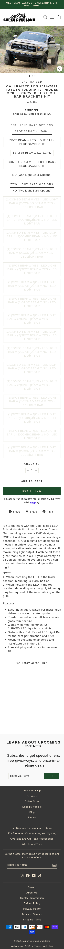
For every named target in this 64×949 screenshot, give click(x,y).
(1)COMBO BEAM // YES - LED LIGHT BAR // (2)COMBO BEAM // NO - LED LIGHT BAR (32, 236)
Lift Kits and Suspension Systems (32, 828)
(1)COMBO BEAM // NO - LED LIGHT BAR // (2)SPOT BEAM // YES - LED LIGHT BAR (32, 385)
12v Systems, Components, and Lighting (32, 833)
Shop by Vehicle (32, 806)
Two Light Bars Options (32, 184)
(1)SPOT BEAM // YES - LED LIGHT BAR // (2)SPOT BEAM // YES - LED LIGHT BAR (32, 269)
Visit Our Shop (32, 790)
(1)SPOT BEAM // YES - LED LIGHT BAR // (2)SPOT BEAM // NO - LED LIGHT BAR (32, 302)
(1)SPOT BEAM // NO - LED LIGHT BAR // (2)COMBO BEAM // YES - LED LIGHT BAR (32, 451)
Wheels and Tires (32, 844)
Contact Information (32, 898)
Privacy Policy (32, 908)
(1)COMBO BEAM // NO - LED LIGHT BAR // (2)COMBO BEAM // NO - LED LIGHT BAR (32, 220)
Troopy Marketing (43, 946)
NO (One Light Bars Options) (32, 174)
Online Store (32, 801)
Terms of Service (32, 914)
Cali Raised (32, 82)
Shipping (18, 113)
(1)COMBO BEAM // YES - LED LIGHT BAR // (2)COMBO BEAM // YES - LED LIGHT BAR (32, 203)
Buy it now (32, 491)
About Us (32, 892)
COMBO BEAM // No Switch (32, 153)
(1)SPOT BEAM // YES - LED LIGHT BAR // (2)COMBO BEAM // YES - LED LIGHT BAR (32, 401)
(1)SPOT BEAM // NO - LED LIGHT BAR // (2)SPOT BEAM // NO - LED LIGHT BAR (32, 286)
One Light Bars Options (32, 125)
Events (32, 817)
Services (32, 796)
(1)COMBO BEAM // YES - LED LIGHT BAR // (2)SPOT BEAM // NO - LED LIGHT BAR (32, 368)
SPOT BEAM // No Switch (32, 131)
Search (32, 887)
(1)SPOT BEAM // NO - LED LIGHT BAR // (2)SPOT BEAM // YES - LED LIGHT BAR (32, 319)
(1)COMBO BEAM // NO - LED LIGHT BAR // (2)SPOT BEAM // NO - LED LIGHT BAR (32, 352)
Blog (32, 812)
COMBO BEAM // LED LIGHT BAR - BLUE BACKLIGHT (32, 164)
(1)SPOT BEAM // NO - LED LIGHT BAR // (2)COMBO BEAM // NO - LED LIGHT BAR (32, 418)
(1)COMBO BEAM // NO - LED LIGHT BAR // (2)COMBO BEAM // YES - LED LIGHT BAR (32, 253)
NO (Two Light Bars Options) (32, 190)
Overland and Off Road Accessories (31, 838)
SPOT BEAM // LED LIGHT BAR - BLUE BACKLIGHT (32, 142)
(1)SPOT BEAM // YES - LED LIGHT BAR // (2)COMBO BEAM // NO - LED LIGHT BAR (32, 434)
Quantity (32, 464)
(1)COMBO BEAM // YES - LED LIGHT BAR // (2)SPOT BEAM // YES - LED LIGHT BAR (32, 335)
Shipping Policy (32, 919)
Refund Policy (32, 903)
